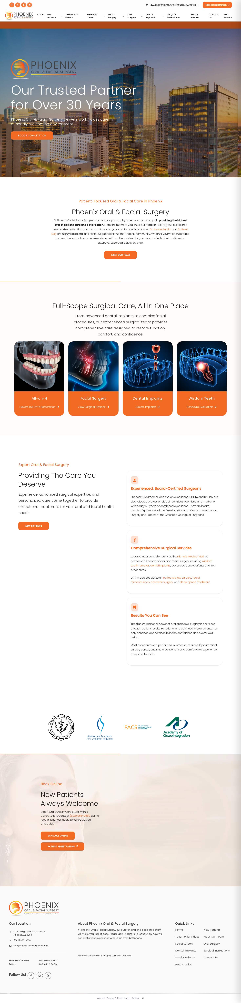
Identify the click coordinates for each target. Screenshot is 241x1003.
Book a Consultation (32, 135)
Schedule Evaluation (200, 407)
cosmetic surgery (162, 582)
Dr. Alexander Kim (160, 229)
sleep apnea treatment (195, 582)
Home (179, 930)
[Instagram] (39, 975)
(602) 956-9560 (80, 816)
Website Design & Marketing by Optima (118, 998)
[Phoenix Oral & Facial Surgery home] (34, 908)
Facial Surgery (184, 944)
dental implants (160, 565)
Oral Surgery (212, 944)
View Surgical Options (92, 407)
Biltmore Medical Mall (190, 557)
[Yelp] (48, 975)
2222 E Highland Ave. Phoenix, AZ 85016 (173, 4)
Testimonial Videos (187, 937)
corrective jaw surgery (177, 578)
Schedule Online (58, 835)
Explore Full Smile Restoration (38, 407)
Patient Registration (216, 4)
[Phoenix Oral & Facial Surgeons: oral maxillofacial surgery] (19, 20)
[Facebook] (31, 975)
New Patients (33, 525)
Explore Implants (146, 407)
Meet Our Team (120, 255)
